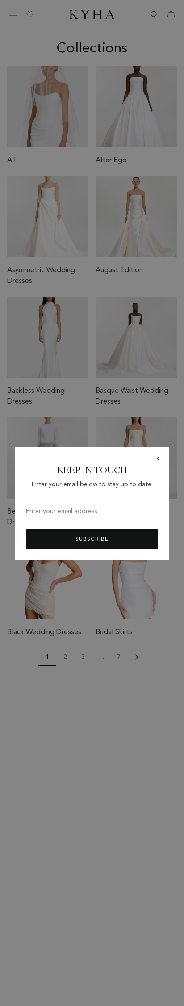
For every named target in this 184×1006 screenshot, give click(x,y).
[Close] (157, 458)
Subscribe (92, 539)
